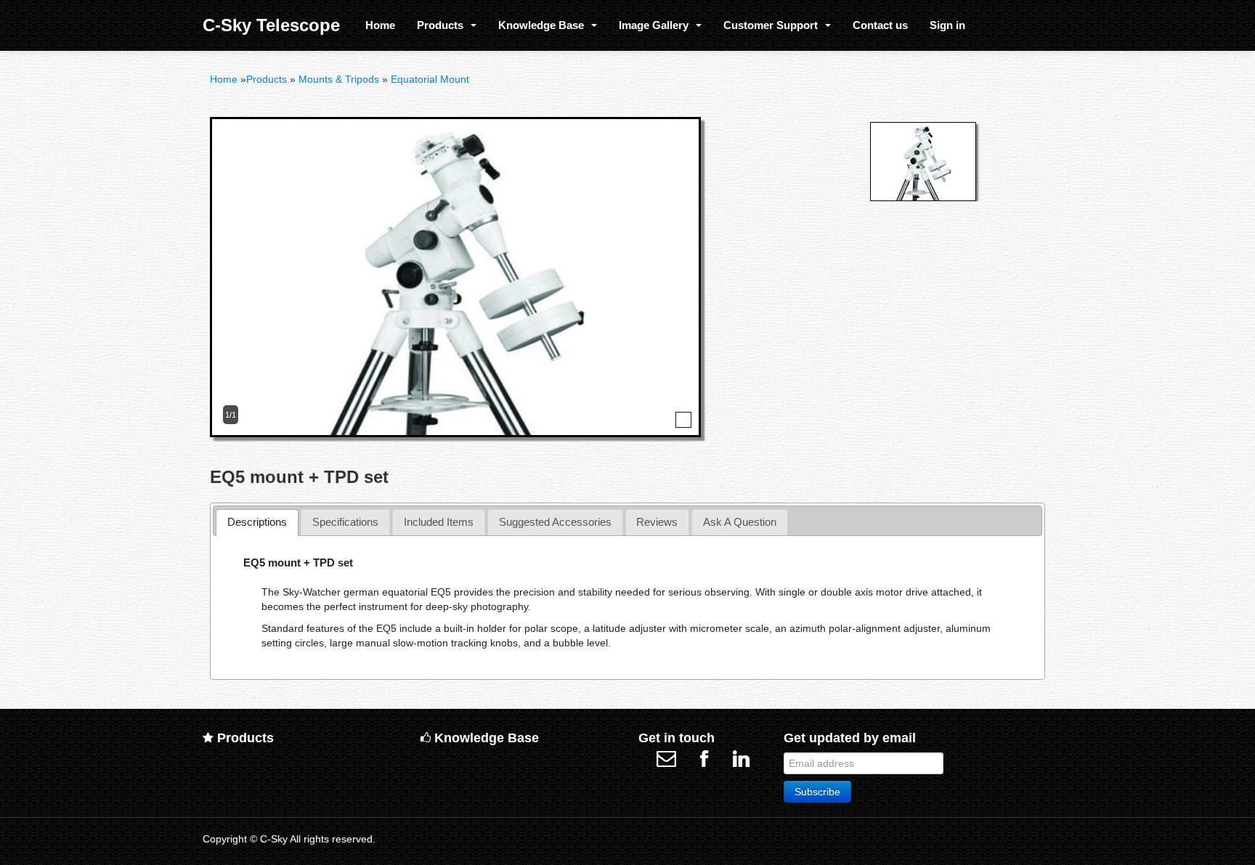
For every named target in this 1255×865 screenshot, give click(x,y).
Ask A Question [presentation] (739, 522)
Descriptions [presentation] (257, 522)
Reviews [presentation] (657, 522)
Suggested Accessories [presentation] (555, 522)
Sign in (947, 25)
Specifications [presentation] (345, 522)
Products (443, 25)
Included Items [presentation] (439, 522)
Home (380, 25)
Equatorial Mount (430, 79)
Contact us (880, 25)
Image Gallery (656, 25)
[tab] (257, 522)
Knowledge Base (544, 25)
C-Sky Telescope (271, 25)
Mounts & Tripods (338, 79)
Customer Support (773, 25)
